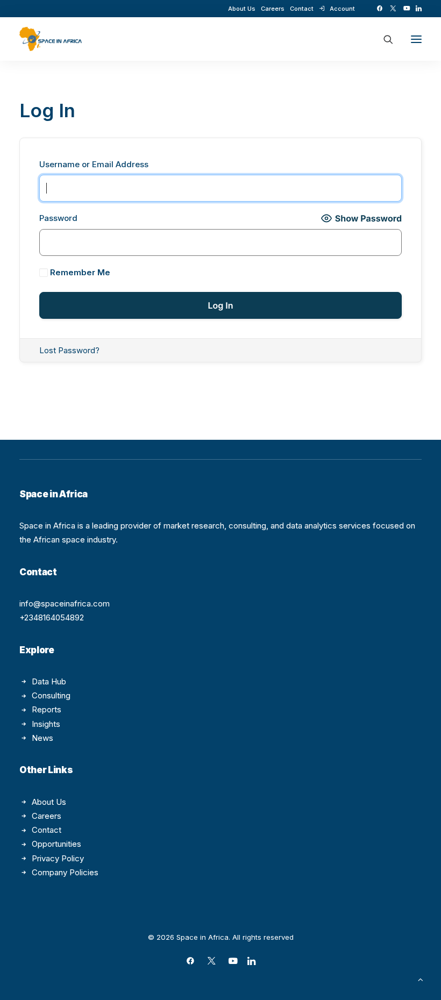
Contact (302, 8)
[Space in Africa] (50, 39)
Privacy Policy (58, 858)
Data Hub (49, 681)
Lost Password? (69, 350)
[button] (379, 8)
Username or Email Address (93, 164)
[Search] (383, 39)
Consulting (51, 695)
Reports (46, 709)
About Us (241, 8)
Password (58, 218)
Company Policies (65, 872)
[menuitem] (241, 8)
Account (342, 8)
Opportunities (56, 844)
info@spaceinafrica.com (64, 603)
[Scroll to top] (420, 979)
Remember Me (79, 272)
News (42, 738)
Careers (272, 8)
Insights (46, 724)
